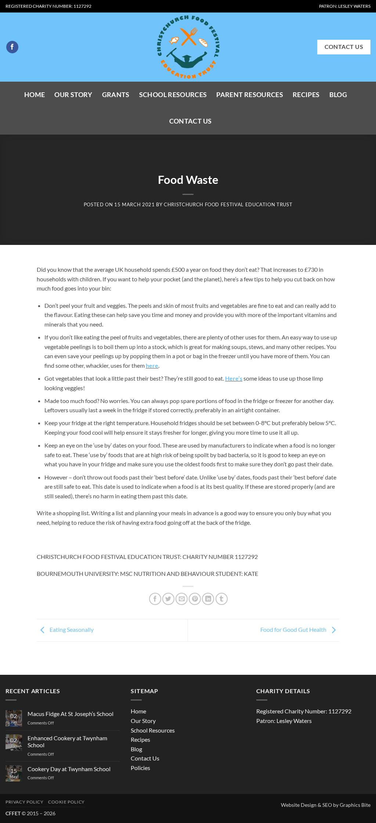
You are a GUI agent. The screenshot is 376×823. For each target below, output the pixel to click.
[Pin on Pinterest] (195, 599)
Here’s (233, 378)
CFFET (13, 813)
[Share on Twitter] (168, 599)
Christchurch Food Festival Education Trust (228, 204)
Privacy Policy (25, 802)
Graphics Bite (355, 805)
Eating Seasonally (71, 629)
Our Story (73, 95)
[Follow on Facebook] (12, 47)
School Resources (173, 95)
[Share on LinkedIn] (208, 599)
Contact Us (190, 121)
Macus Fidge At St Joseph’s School (70, 713)
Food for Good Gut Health (294, 629)
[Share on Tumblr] (222, 599)
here (152, 365)
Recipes (306, 95)
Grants (116, 95)
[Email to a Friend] (182, 599)
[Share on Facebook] (155, 599)
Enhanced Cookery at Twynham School (67, 741)
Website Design (299, 805)
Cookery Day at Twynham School (69, 768)
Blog (338, 95)
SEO (327, 805)
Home (34, 95)
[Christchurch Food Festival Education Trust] (188, 47)
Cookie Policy (66, 802)
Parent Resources (249, 95)
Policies (140, 767)
